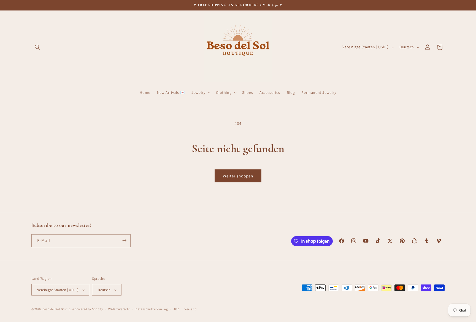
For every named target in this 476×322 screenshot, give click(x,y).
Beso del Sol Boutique (58, 309)
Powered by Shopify (89, 309)
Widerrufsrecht (119, 309)
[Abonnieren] (124, 240)
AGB (176, 309)
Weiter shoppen (238, 176)
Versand (190, 309)
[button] (37, 47)
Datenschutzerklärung (152, 309)
